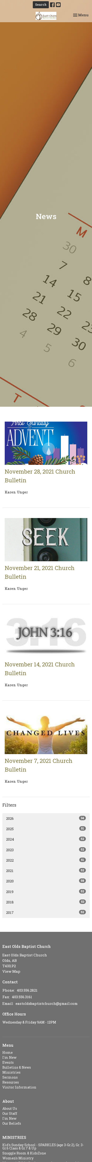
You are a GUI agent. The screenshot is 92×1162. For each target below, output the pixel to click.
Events (8, 1062)
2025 (45, 828)
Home (7, 1052)
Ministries (11, 1072)
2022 (45, 860)
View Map (11, 971)
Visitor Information (19, 1087)
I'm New (9, 1057)
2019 (45, 891)
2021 (45, 870)
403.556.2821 (27, 990)
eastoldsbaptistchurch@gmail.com (47, 1003)
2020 (45, 880)
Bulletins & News (16, 1067)
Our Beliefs (11, 1123)
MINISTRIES (14, 1137)
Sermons (10, 1077)
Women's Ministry (17, 1158)
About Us (9, 1108)
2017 (45, 912)
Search (40, 4)
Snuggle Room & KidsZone (24, 1153)
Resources (10, 1082)
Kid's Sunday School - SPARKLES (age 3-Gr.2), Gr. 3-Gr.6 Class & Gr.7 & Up (43, 1146)
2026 (45, 818)
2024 (45, 839)
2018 (45, 901)
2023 (45, 849)
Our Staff (9, 1113)
